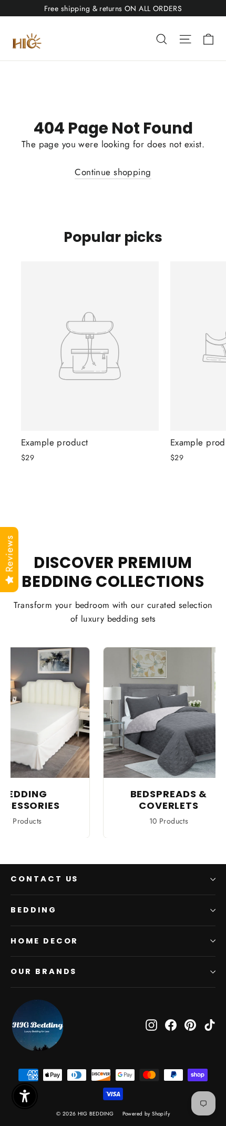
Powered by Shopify (146, 1114)
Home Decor (44, 941)
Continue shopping (113, 172)
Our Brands (44, 971)
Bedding (34, 910)
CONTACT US (44, 879)
